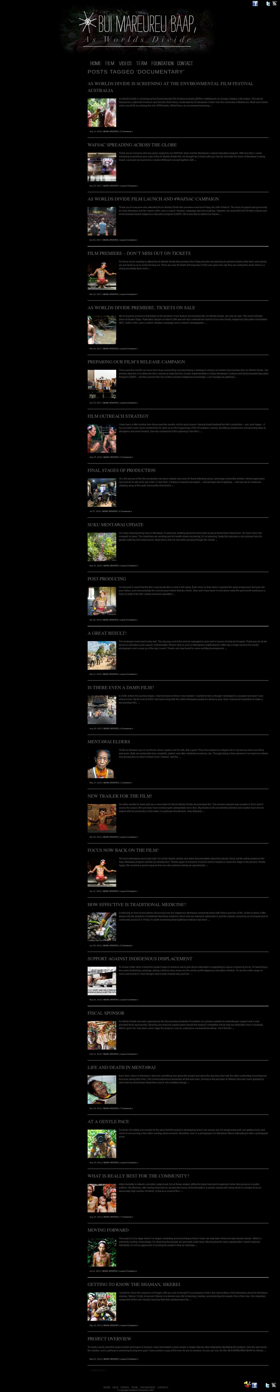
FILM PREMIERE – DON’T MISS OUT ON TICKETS (139, 253)
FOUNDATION (147, 1387)
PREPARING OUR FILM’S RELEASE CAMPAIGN (136, 362)
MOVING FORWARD (108, 1230)
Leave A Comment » (129, 186)
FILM (115, 1387)
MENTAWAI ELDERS (109, 741)
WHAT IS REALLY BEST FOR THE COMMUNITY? (138, 1176)
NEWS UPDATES (110, 131)
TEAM (134, 1387)
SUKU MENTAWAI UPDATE (115, 524)
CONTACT (163, 1387)
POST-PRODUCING (107, 579)
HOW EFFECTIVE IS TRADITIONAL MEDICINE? (137, 904)
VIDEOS (124, 1387)
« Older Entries (97, 1370)
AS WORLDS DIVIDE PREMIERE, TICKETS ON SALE (141, 307)
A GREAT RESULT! (107, 633)
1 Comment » (126, 783)
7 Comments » (126, 1108)
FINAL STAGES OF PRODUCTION (122, 470)
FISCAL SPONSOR (106, 1013)
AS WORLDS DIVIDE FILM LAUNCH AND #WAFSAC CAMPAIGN (153, 199)
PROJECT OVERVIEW (109, 1339)
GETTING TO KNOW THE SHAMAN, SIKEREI (134, 1284)
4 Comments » (126, 728)
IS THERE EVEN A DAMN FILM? (121, 687)
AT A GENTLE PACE (108, 1121)
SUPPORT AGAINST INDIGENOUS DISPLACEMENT (140, 958)
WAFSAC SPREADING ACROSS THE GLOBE (132, 145)
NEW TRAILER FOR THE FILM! (120, 796)
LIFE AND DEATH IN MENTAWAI (122, 1067)
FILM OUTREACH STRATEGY (118, 416)
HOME (106, 1387)
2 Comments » (126, 131)
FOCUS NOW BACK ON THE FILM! (123, 850)
